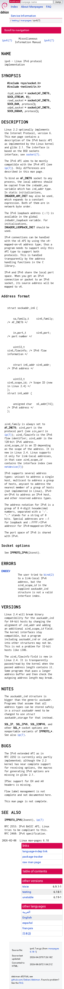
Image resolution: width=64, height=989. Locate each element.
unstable (27, 897)
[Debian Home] (4, 7)
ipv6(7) (7, 40)
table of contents (35, 871)
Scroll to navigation (16, 30)
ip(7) (8, 167)
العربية (26, 912)
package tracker (32, 856)
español (27, 923)
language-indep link (34, 851)
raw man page (31, 862)
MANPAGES (16, 1)
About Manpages (32, 6)
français (27, 928)
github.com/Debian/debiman (25, 979)
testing (15, 20)
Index (14, 6)
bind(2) (49, 574)
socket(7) (32, 154)
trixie (25, 886)
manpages (26, 20)
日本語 (26, 933)
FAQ (48, 6)
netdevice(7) (13, 466)
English (27, 917)
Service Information (23, 15)
